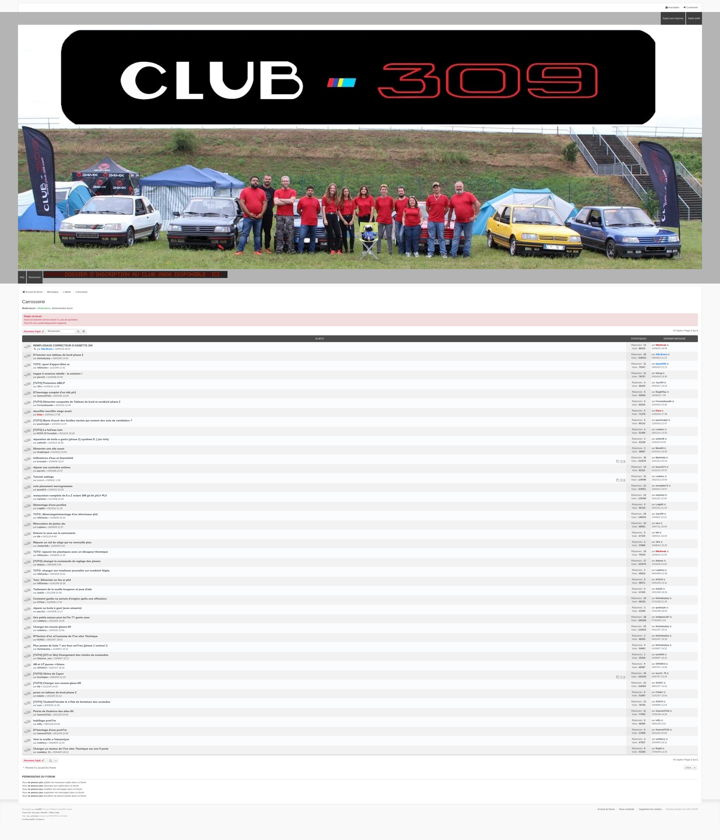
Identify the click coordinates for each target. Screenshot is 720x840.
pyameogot (43, 424)
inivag (659, 373)
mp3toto (41, 499)
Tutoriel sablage (43, 476)
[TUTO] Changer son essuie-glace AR (57, 683)
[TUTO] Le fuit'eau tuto (48, 429)
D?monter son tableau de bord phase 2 (58, 354)
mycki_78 (661, 673)
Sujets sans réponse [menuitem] (673, 18)
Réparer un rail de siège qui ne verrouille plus (62, 542)
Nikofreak (661, 345)
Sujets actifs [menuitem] (694, 18)
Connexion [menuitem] (692, 7)
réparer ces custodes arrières (51, 467)
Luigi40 (41, 508)
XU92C (41, 639)
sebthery (42, 621)
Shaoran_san (44, 658)
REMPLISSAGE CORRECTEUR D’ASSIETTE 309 (63, 345)
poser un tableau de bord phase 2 (54, 692)
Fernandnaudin (45, 405)
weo (658, 523)
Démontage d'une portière (49, 504)
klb (38, 536)
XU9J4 (659, 579)
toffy (39, 724)
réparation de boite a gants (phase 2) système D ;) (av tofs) (71, 439)
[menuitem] (28, 819)
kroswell (41, 461)
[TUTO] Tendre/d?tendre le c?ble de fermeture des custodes (71, 701)
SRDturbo (42, 367)
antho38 (41, 442)
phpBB (38, 809)
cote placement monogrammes (53, 486)
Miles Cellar (54, 812)
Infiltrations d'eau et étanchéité (53, 457)
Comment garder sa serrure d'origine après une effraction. (70, 598)
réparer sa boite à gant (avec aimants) (57, 608)
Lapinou (41, 527)
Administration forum (62, 308)
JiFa (39, 386)
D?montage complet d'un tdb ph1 (54, 392)
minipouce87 (662, 617)
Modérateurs (44, 308)
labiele (40, 696)
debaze (41, 564)
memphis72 (662, 485)
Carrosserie (33, 301)
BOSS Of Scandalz (47, 433)
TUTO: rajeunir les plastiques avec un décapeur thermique (70, 551)
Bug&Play (661, 392)
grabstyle (661, 607)
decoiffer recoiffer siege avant (52, 411)
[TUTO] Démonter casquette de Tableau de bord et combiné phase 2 (76, 401)
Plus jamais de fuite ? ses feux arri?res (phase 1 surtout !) (70, 645)
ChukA (659, 692)
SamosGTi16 (44, 396)
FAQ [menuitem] (22, 277)
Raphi (659, 748)
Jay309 (660, 382)
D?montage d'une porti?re (50, 729)
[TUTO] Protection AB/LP (49, 382)
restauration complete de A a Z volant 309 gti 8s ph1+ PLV (70, 495)
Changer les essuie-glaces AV (52, 626)
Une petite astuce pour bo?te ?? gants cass (61, 617)
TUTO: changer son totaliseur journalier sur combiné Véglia (71, 570)
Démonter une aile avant (48, 448)
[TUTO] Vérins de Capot (48, 673)
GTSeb (40, 602)
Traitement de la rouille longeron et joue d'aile (62, 589)
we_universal (32, 816)
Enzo (39, 414)
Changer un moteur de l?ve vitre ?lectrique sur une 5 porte (70, 748)
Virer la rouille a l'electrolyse (51, 739)
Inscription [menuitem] (674, 7)
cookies (660, 429)
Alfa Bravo (46, 349)
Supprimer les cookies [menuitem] (650, 809)
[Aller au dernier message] (668, 345)
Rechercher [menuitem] (35, 277)
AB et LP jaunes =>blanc (48, 664)
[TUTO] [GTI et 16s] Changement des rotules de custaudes (70, 654)
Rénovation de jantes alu (49, 523)
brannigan (42, 677)
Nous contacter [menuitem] (626, 809)
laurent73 (661, 467)
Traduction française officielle (34, 812)
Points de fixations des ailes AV (53, 711)
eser (39, 705)
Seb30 (40, 593)
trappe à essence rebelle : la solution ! (57, 373)
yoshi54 (660, 654)
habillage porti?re (44, 720)
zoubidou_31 (44, 752)
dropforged (43, 452)
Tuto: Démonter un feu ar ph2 (52, 579)
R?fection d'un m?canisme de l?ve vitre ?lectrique (65, 636)
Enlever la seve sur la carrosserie (54, 532)
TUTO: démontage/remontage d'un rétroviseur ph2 (65, 514)
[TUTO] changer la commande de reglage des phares (67, 561)
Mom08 (660, 448)
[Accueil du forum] (360, 147)
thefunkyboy (43, 358)
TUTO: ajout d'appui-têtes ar (51, 364)
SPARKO (42, 668)
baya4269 (661, 364)
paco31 (41, 377)
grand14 (41, 489)
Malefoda (660, 457)
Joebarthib (43, 546)
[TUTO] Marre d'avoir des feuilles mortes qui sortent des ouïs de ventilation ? (82, 420)
